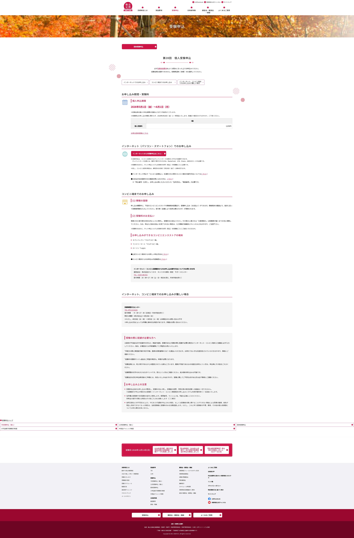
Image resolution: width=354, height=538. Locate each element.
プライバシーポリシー (214, 486)
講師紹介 (181, 483)
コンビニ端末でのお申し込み (162, 82)
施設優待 (153, 501)
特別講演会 (182, 480)
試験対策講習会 (183, 477)
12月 (151, 474)
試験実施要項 (162, 68)
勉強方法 (124, 486)
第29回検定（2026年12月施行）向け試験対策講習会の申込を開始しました (189, 450)
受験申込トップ (7, 420)
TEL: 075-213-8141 (131, 310)
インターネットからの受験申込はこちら (147, 153)
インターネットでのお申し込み (135, 82)
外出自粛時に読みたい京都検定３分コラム (219, 476)
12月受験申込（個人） (126, 425)
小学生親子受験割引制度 (9, 428)
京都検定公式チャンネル (213, 2)
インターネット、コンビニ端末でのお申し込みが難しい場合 (190, 82)
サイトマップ (227, 2)
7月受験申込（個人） (8, 425)
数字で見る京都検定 (127, 471)
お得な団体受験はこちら (139, 133)
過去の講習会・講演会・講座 (187, 493)
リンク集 (210, 481)
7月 (151, 471)
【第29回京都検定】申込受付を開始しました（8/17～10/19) (215, 450)
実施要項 (159, 10)
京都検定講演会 (183, 474)
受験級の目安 (125, 480)
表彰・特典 (153, 504)
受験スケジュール (127, 483)
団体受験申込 (138, 46)
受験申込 (175, 10)
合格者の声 (211, 471)
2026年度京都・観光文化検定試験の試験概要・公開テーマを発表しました (163, 450)
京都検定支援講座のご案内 (187, 490)
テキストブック (126, 493)
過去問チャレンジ (127, 490)
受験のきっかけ (126, 477)
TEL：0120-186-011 (141, 275)
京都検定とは (143, 10)
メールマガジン (126, 496)
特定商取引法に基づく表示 (215, 490)
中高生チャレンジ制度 (126, 428)
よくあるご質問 (224, 10)
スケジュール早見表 (185, 486)
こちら (203, 174)
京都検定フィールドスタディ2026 (189, 471)
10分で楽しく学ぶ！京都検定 (130, 474)
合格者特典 (191, 10)
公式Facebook (199, 2)
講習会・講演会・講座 (208, 11)
